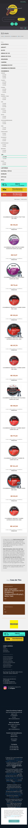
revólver (16, 789)
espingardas (13, 790)
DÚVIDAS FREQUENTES (8, 656)
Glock (6, 794)
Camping (18, 807)
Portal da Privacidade (10, 816)
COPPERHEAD (4, 143)
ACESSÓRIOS (5, 44)
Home (2, 36)
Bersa (12, 794)
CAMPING (3, 62)
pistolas (12, 789)
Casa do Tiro (15, 580)
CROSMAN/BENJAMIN (6, 120)
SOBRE (4, 647)
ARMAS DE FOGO (6, 56)
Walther (13, 777)
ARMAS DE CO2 (5, 53)
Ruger (19, 794)
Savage (11, 797)
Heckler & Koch (18, 777)
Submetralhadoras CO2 (11, 774)
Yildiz (9, 794)
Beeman (15, 778)
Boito (20, 795)
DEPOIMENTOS (6, 651)
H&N (2, 126)
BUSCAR (21, 19)
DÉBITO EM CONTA (7, 666)
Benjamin (8, 781)
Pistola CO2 (9, 773)
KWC (11, 778)
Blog (8, 580)
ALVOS (3, 50)
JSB (19, 36)
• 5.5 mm (4, 76)
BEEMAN (3, 148)
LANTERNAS (4, 168)
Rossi (9, 777)
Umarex (15, 780)
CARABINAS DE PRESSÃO (8, 68)
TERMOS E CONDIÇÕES (8, 661)
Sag (6, 777)
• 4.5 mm (4, 78)
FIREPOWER (4, 131)
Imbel (15, 794)
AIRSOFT (3, 47)
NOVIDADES (5, 650)
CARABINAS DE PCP (6, 65)
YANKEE (3, 73)
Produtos (7, 36)
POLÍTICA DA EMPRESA (8, 658)
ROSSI (2, 114)
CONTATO (5, 648)
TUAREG (3, 80)
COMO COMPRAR (7, 664)
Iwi (22, 794)
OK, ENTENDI (14, 821)
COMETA (3, 109)
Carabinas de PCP (11, 760)
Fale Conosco (22, 1)
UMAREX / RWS (5, 96)
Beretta (18, 793)
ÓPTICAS (3, 177)
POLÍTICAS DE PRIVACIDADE (9, 662)
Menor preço (24, 199)
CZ (12, 793)
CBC (2, 101)
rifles (19, 789)
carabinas (8, 790)
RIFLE (2, 180)
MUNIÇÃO (4, 174)
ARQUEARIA (4, 59)
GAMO (2, 161)
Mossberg (16, 797)
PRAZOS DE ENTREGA (7, 665)
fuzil (18, 790)
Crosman (7, 778)
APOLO (3, 94)
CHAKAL (3, 87)
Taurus (6, 793)
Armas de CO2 (13, 761)
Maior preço (17, 199)
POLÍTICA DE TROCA (7, 659)
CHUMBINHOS (14, 36)
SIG (18, 778)
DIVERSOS (3, 137)
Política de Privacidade (15, 815)
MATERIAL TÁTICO (6, 171)
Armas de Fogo (18, 759)
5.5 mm (22, 36)
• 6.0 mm (4, 75)
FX (20, 778)
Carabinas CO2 (16, 773)
